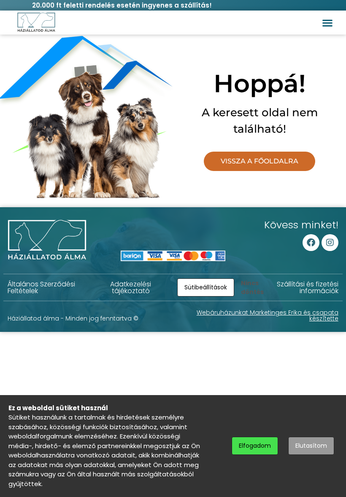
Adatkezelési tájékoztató (130, 287)
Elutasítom (311, 445)
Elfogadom (255, 445)
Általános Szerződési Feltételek (41, 287)
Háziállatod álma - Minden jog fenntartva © (73, 318)
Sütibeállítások (205, 287)
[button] (327, 22)
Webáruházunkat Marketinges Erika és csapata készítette (267, 315)
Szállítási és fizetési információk (307, 287)
